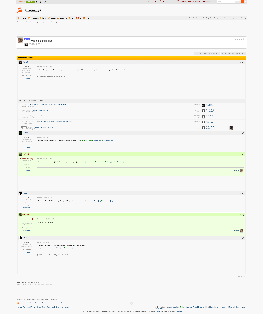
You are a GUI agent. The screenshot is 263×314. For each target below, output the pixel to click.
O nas (57, 307)
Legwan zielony (204, 307)
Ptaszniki (196, 307)
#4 (241, 193)
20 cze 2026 (209, 105)
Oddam (23, 110)
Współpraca (26, 307)
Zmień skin (23, 302)
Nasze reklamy (65, 307)
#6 (241, 238)
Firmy (87, 18)
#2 (241, 133)
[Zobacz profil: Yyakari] (20, 133)
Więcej (158, 311)
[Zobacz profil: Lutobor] (20, 193)
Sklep (39, 307)
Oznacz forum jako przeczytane (50, 302)
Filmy (73, 18)
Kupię (23, 116)
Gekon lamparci (214, 307)
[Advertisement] (208, 10)
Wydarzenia (35, 18)
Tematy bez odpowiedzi (172, 1)
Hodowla (237, 170)
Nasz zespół (51, 307)
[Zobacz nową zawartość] (41, 2)
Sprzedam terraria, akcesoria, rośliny (31, 121)
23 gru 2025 (209, 122)
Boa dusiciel (224, 307)
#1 (241, 62)
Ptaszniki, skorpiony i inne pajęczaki (37, 299)
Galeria (53, 18)
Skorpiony (30, 127)
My (79, 18)
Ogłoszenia (63, 18)
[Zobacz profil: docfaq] (20, 154)
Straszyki (189, 307)
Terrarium (24, 18)
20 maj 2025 (209, 128)
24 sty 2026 (209, 117)
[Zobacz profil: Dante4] (20, 62)
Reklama (33, 307)
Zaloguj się (22, 1)
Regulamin (231, 299)
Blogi (45, 18)
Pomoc (62, 302)
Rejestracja (30, 1)
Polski (30, 302)
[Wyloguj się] (45, 2)
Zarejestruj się (109, 140)
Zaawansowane (245, 1)
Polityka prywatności (240, 299)
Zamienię (24, 104)
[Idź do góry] (131, 303)
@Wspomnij (26, 78)
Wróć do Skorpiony (241, 276)
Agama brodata (173, 307)
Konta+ (44, 307)
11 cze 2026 (209, 111)
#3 (241, 154)
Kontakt (37, 302)
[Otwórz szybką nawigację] (37, 2)
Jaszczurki (232, 307)
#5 (241, 214)
